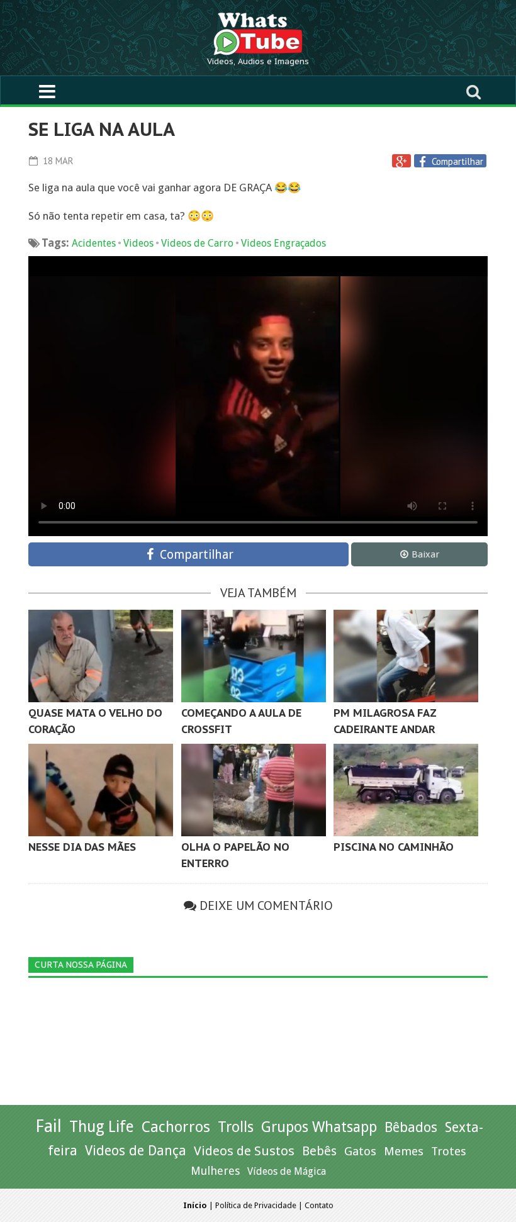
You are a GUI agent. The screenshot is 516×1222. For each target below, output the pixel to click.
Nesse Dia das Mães (82, 847)
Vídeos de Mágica (286, 1171)
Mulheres (215, 1170)
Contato (319, 1205)
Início (195, 1205)
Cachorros (176, 1127)
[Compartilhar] (424, 161)
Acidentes (94, 243)
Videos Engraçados (283, 243)
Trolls (236, 1127)
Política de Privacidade (255, 1205)
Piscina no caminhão (394, 847)
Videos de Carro (197, 243)
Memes (403, 1151)
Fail (48, 1126)
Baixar (425, 554)
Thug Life (101, 1127)
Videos (138, 243)
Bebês (319, 1151)
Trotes (448, 1151)
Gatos (360, 1151)
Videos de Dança (135, 1150)
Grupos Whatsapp (319, 1127)
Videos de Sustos (244, 1150)
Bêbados (410, 1127)
